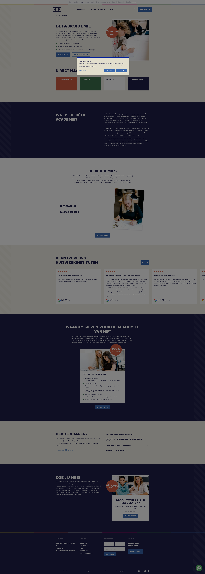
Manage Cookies (83, 70)
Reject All (109, 70)
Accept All (121, 70)
